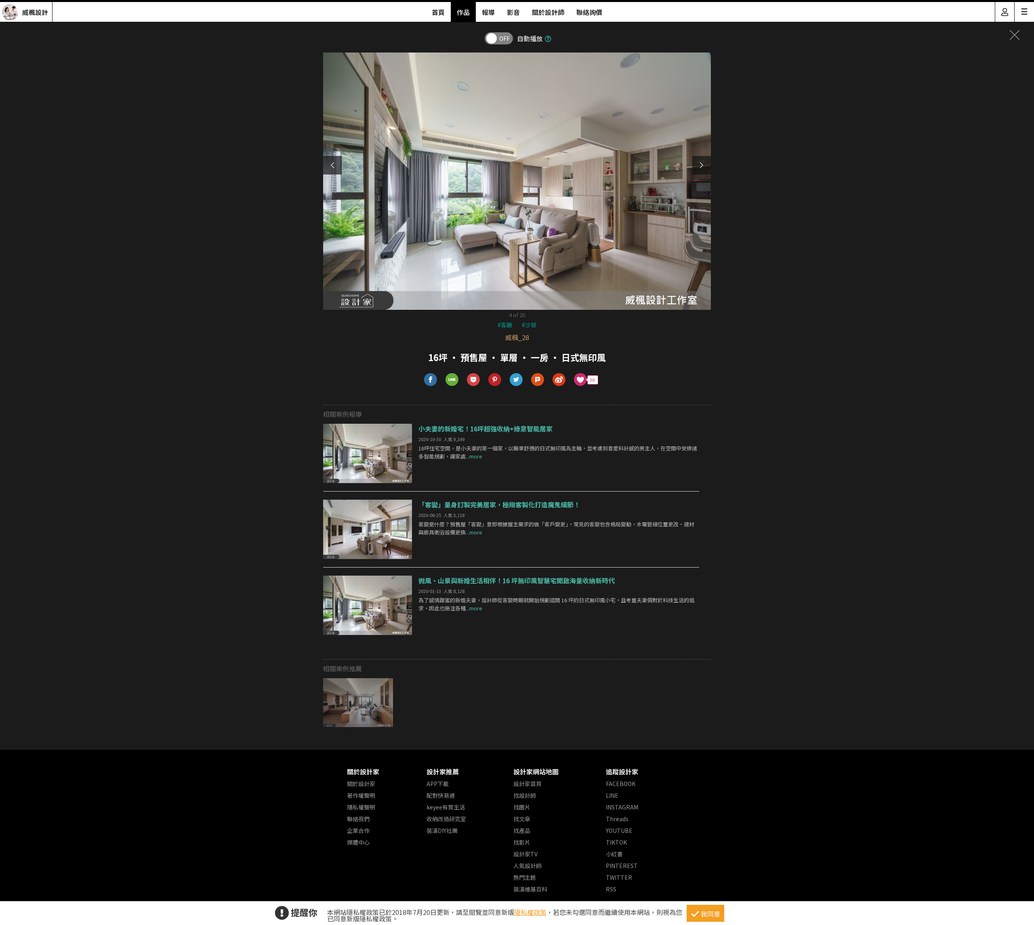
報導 (488, 12)
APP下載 (438, 784)
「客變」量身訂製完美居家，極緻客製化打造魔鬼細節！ (499, 504)
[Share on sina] (559, 380)
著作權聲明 (361, 795)
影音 (513, 12)
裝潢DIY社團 (442, 830)
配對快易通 (441, 795)
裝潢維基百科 (530, 889)
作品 (463, 12)
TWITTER (619, 877)
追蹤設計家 (622, 771)
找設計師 (524, 795)
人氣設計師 (527, 866)
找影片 (521, 842)
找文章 (521, 819)
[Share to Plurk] (537, 380)
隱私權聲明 (361, 807)
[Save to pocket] (473, 380)
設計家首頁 (527, 784)
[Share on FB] (430, 380)
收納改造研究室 (446, 819)
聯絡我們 (358, 819)
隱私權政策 (530, 912)
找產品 (521, 830)
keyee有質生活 (446, 807)
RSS (611, 889)
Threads (617, 819)
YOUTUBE (619, 830)
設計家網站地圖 (536, 771)
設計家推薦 (443, 771)
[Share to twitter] (516, 380)
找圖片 (521, 807)
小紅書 (614, 854)
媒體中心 (358, 842)
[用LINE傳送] (452, 380)
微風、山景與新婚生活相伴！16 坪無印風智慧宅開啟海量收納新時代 (516, 580)
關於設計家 (363, 771)
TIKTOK (616, 842)
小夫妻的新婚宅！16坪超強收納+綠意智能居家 (485, 428)
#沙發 (529, 325)
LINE (612, 795)
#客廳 (505, 325)
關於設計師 (548, 12)
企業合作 (358, 830)
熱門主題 (524, 877)
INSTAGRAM (622, 807)
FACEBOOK (620, 784)
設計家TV (525, 854)
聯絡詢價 (589, 12)
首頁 (438, 12)
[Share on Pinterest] (495, 380)
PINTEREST (622, 866)
